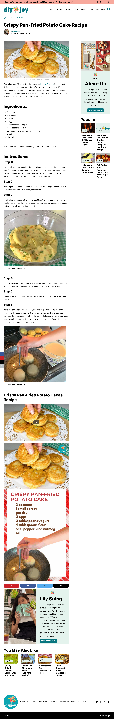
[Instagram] (97, 2)
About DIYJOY (42, 701)
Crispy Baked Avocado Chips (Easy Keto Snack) (10, 670)
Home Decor (60, 9)
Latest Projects (94, 9)
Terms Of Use (53, 701)
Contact (83, 701)
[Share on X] (2, 362)
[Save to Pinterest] (2, 358)
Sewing (76, 9)
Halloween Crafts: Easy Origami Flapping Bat (88, 168)
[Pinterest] (108, 2)
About (103, 9)
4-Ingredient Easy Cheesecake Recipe (45, 669)
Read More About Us (96, 110)
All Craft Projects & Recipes (25, 17)
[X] (105, 2)
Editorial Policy (64, 701)
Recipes (68, 9)
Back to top (103, 715)
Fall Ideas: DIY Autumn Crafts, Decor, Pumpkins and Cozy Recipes (103, 142)
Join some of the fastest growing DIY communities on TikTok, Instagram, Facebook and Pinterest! (38, 2)
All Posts (13, 17)
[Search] (108, 9)
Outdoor (84, 9)
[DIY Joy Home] (16, 9)
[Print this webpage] (2, 366)
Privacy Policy (75, 701)
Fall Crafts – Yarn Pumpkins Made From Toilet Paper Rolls (102, 171)
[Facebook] (101, 2)
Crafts (51, 9)
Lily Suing (16, 31)
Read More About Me (48, 641)
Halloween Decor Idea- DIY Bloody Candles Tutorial (87, 140)
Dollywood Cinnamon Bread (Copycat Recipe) (27, 670)
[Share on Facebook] (2, 354)
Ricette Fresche (47, 84)
